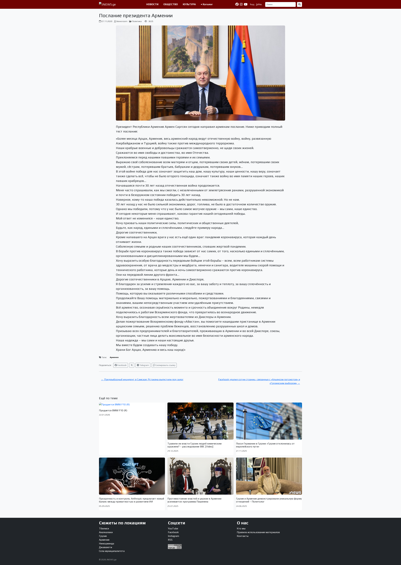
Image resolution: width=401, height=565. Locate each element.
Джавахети (105, 547)
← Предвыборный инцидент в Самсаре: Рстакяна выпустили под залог (142, 379)
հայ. (252, 4)
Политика (137, 21)
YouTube (173, 528)
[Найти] (299, 4)
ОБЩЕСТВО (170, 4)
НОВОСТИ (152, 4)
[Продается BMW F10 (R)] (132, 404)
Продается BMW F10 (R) (113, 410)
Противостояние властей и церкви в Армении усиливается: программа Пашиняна (194, 500)
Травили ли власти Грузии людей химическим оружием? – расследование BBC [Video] (194, 445)
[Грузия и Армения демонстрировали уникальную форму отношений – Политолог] (269, 476)
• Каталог (207, 4)
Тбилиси (104, 528)
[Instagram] (241, 4)
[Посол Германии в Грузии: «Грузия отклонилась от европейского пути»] (269, 421)
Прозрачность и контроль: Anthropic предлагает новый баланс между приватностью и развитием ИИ (131, 500)
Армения (114, 357)
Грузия (103, 536)
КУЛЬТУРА (189, 4)
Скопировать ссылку (165, 365)
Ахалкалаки (106, 532)
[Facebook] (237, 4)
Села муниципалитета (112, 551)
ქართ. (259, 4)
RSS (170, 539)
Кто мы (241, 528)
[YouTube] (245, 4)
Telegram (144, 365)
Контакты (242, 536)
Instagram (173, 536)
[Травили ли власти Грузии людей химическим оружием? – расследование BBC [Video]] (200, 421)
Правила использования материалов (258, 532)
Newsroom (121, 21)
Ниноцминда (106, 543)
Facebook (122, 365)
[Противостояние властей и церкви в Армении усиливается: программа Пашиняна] (200, 476)
